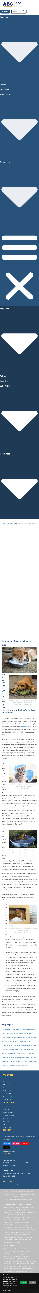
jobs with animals (11, 1061)
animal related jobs (11, 1045)
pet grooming (14, 1037)
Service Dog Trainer (8, 1100)
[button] (19, 266)
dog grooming (20, 1041)
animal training (24, 1061)
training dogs (9, 1033)
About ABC (6, 1121)
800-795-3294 (7, 1181)
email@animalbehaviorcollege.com (12, 1184)
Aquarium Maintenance (9, 1094)
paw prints (17, 1029)
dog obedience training (18, 1065)
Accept (24, 1282)
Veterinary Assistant (8, 1084)
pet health (15, 1053)
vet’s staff (25, 726)
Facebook (7, 1143)
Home (3, 523)
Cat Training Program (9, 1091)
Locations (4, 89)
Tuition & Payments (8, 1115)
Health (15, 523)
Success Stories (7, 1127)
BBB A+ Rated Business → (9, 1151)
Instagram (16, 1143)
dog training (7, 1029)
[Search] (24, 11)
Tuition (3, 84)
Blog (4, 1124)
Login (6, 11)
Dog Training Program (9, 1081)
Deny (32, 1282)
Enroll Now (6, 1109)
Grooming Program (8, 1088)
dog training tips (21, 1033)
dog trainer (12, 1049)
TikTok (6, 1147)
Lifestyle (9, 523)
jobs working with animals (13, 1057)
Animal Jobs (23, 1045)
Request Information (8, 1112)
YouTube (25, 1143)
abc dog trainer (23, 1049)
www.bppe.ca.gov (27, 1212)
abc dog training (26, 1037)
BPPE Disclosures (22, 1194)
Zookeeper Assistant (8, 1097)
